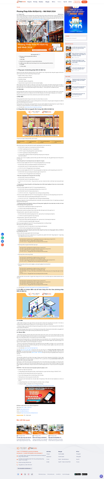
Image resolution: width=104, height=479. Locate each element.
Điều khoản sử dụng (42, 474)
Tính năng (35, 1)
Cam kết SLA (58, 474)
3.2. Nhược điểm (23, 66)
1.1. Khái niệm (22, 57)
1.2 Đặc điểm (22, 59)
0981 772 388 (34, 352)
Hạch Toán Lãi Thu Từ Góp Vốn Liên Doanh (33, 107)
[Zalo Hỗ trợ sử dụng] (2, 237)
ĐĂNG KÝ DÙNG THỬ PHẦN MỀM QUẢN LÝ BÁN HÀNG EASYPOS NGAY (40, 385)
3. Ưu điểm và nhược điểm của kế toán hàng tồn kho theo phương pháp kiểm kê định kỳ (36, 63)
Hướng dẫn (78, 456)
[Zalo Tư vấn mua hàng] (2, 234)
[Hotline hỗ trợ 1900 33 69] (2, 244)
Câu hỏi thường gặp (65, 474)
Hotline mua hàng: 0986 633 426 (24, 462)
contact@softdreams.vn (24, 411)
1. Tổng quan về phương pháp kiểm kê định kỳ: (28, 56)
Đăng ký (84, 1)
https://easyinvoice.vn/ (24, 409)
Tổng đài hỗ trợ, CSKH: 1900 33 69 (25, 464)
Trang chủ (29, 1)
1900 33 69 (40, 352)
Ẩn (39, 54)
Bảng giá (47, 1)
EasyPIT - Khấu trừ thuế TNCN (64, 461)
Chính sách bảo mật (50, 474)
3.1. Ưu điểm (22, 64)
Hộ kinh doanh (61, 456)
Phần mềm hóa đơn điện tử (38, 19)
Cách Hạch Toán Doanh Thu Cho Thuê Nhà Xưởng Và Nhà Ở (36, 287)
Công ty (48, 454)
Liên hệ (70, 1)
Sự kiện (47, 461)
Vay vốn (65, 1)
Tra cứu (77, 461)
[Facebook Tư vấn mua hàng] (2, 241)
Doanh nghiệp (61, 454)
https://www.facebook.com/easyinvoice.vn (29, 412)
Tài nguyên (78, 454)
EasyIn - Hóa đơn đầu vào (63, 459)
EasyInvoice (48, 456)
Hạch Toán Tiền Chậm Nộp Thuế (31, 348)
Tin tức (59, 1)
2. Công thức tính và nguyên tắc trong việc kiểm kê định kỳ (30, 61)
